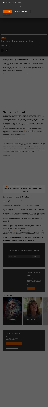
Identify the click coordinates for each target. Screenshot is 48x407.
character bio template (23, 233)
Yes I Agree (7, 11)
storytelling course (6, 205)
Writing (3, 37)
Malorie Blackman (13, 230)
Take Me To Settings (7, 14)
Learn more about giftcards (14, 343)
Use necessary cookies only (21, 11)
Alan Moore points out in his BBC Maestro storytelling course (15, 130)
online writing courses (8, 200)
